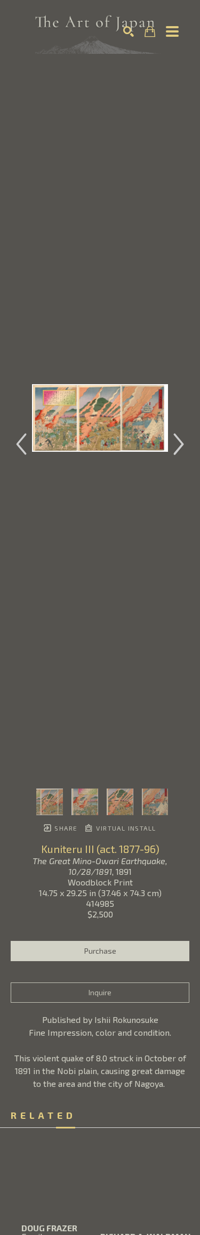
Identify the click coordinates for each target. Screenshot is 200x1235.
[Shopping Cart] (150, 32)
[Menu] (172, 31)
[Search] (128, 31)
